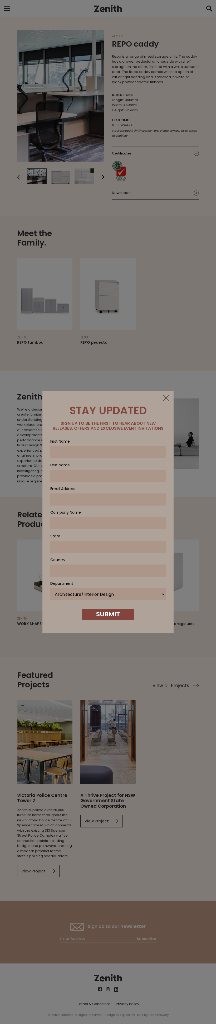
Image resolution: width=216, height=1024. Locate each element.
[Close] (166, 398)
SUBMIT (108, 614)
